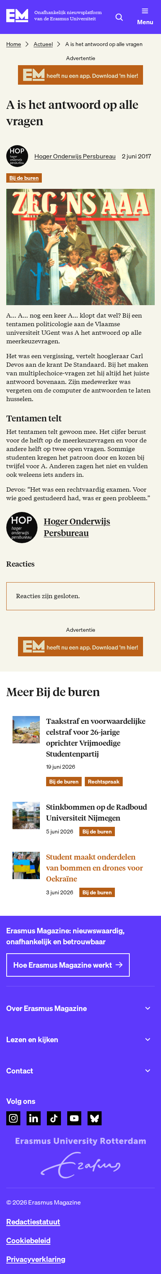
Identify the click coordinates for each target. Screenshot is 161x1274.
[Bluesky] (95, 1118)
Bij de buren (24, 178)
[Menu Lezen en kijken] (148, 1039)
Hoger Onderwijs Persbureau (75, 156)
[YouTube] (74, 1118)
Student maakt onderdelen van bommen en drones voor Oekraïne (94, 868)
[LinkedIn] (34, 1118)
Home (13, 44)
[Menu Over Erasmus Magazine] (148, 1008)
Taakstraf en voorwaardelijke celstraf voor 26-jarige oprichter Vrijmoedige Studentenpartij (95, 738)
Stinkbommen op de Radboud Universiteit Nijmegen (96, 813)
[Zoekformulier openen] (119, 17)
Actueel (43, 44)
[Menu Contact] (148, 1070)
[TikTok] (54, 1118)
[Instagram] (13, 1118)
